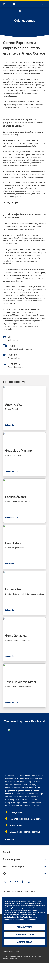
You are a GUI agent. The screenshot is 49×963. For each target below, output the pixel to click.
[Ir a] (4, 881)
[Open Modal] (24, 873)
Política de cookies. (28, 919)
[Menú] (13, 4)
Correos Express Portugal (11, 951)
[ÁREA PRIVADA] (43, 4)
